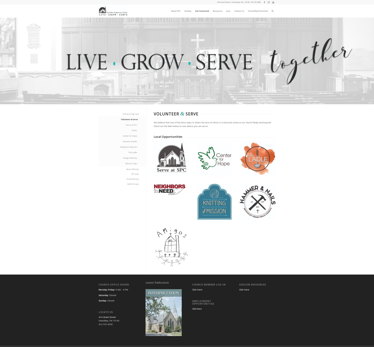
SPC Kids (135, 174)
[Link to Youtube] (273, 2)
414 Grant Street (107, 317)
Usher (134, 130)
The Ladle (132, 152)
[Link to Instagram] (269, 2)
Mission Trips (131, 163)
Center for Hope (130, 136)
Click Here (197, 289)
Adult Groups (133, 184)
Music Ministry (132, 169)
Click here (197, 308)
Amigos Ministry (130, 158)
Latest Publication (157, 282)
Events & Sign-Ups (131, 114)
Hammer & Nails (130, 141)
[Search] (272, 11)
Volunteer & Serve (129, 119)
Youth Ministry (132, 179)
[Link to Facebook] (264, 2)
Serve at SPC (131, 125)
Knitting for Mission (128, 147)
